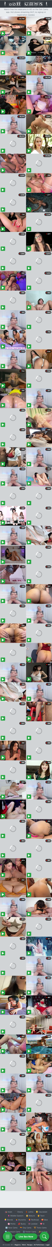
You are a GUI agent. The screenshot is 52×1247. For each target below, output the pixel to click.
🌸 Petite (12, 1224)
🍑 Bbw (44, 1220)
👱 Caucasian (41, 1212)
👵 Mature (30, 1216)
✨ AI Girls (43, 1232)
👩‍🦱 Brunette (21, 1220)
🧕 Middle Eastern (15, 1216)
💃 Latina (29, 1212)
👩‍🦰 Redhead (33, 1220)
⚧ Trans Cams (40, 1228)
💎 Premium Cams (12, 1232)
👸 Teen (41, 1216)
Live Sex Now (26, 1236)
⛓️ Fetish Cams (29, 1232)
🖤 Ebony (19, 1212)
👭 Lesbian (33, 1224)
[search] (44, 1236)
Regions (18, 1245)
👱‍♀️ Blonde (8, 1220)
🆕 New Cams (11, 1228)
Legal (48, 1245)
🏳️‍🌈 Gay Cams (25, 1228)
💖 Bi (42, 1224)
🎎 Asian (8, 1212)
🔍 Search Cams (40, 1240)
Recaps (29, 1245)
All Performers (39, 1245)
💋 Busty (22, 1224)
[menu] (7, 1236)
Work (24, 1245)
